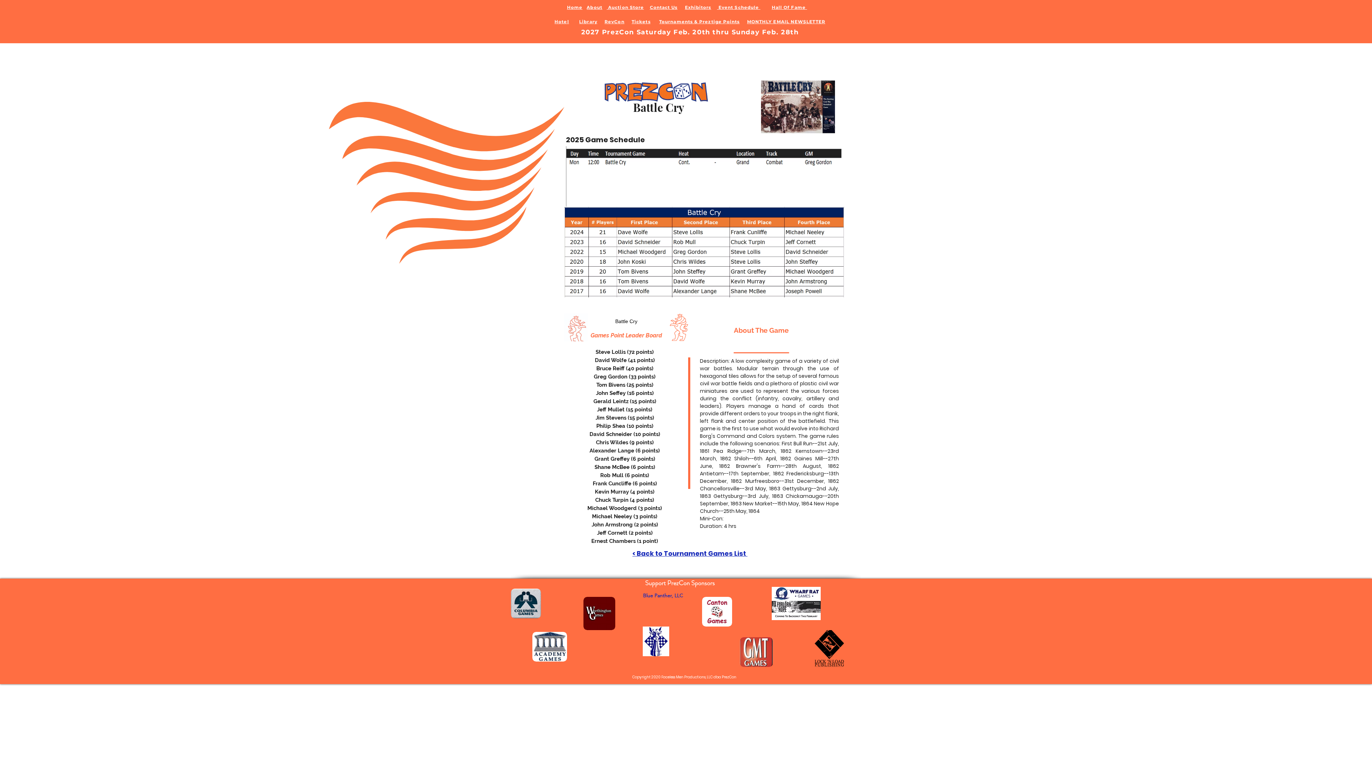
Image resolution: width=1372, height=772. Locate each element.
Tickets (641, 21)
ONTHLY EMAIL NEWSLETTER (788, 21)
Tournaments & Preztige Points (699, 21)
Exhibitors (698, 7)
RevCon (614, 21)
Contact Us (664, 7)
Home (574, 7)
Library (588, 21)
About (594, 7)
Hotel (562, 21)
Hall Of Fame (789, 7)
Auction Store (625, 7)
